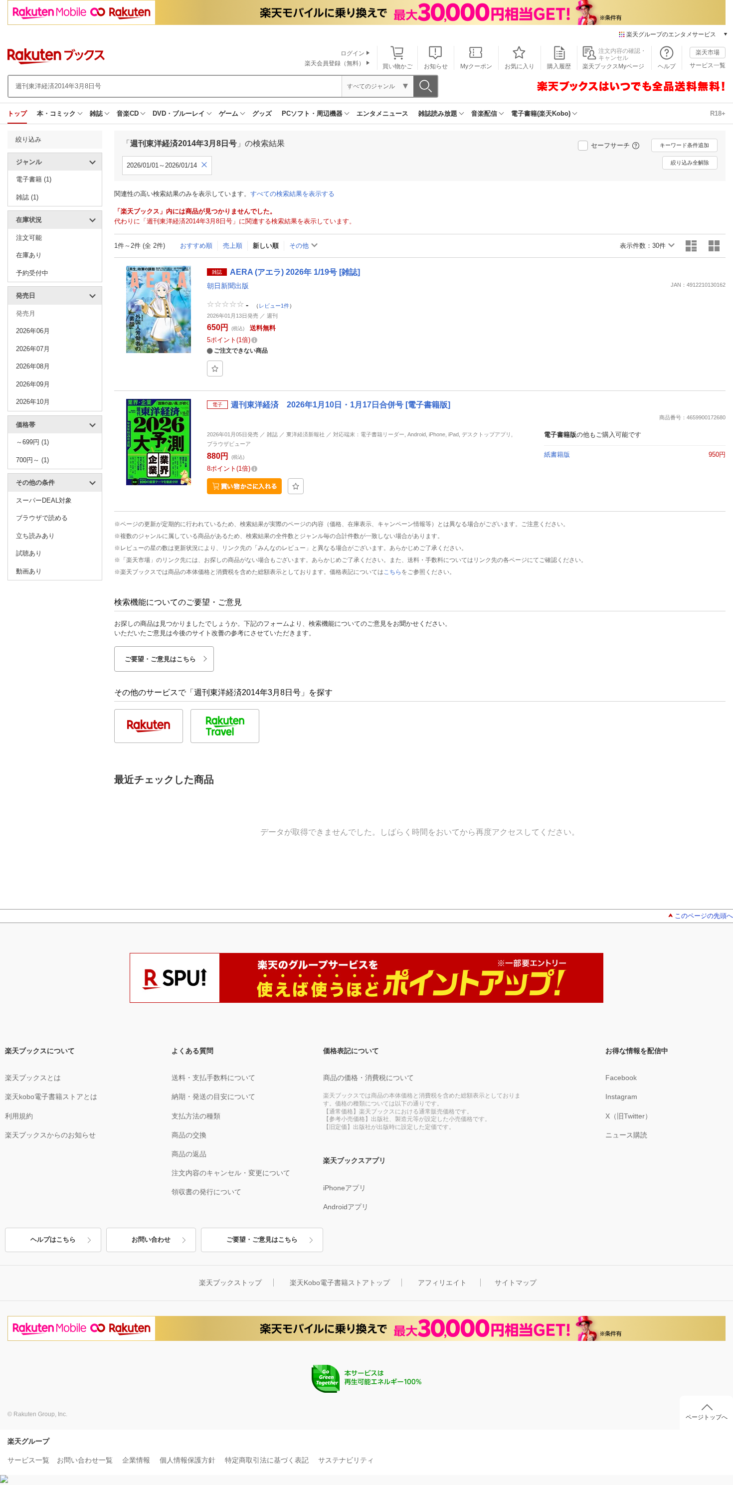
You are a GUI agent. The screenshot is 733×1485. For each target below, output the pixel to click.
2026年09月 (33, 384)
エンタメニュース (382, 113)
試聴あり (29, 553)
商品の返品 (189, 1154)
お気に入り (520, 66)
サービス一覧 (708, 65)
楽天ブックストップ (230, 1283)
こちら (392, 571)
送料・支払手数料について (213, 1078)
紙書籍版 (557, 454)
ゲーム (228, 113)
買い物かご (397, 66)
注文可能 (29, 237)
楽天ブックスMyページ (613, 66)
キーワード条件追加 (684, 145)
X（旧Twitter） (628, 1116)
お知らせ (436, 66)
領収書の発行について (206, 1192)
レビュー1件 (274, 305)
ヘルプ (667, 66)
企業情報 (136, 1460)
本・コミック (56, 113)
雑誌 (96, 113)
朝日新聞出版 (228, 286)
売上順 (232, 245)
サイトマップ (516, 1283)
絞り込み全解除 (690, 163)
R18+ (718, 113)
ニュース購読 (626, 1135)
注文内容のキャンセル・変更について (231, 1173)
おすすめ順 (196, 245)
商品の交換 (189, 1135)
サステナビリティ (346, 1460)
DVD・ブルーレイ (179, 113)
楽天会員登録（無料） (335, 63)
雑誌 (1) (27, 197)
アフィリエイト (442, 1283)
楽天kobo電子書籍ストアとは (51, 1097)
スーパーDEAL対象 (44, 500)
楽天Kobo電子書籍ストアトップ (340, 1283)
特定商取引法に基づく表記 (267, 1460)
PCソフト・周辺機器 (312, 113)
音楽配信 (484, 113)
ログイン (353, 53)
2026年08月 (33, 366)
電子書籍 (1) (33, 179)
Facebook (621, 1078)
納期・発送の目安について (213, 1097)
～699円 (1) (32, 442)
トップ (17, 113)
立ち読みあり (35, 536)
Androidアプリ (345, 1207)
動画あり (29, 571)
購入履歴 (559, 66)
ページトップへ (707, 1417)
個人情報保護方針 (187, 1460)
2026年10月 (33, 401)
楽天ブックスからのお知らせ (50, 1135)
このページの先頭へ (704, 916)
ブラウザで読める (42, 518)
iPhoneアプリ (344, 1188)
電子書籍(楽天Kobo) (540, 113)
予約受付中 (32, 273)
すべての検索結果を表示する (292, 193)
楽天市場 (708, 52)
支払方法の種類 (196, 1116)
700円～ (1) (32, 460)
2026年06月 (33, 331)
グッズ (262, 113)
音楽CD (128, 113)
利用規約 (19, 1116)
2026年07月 (33, 349)
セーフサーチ (610, 145)
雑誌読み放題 (437, 113)
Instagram (621, 1097)
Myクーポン (476, 66)
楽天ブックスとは (33, 1078)
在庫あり (29, 255)
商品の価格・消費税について (368, 1078)
